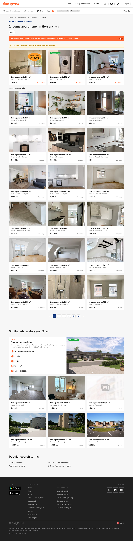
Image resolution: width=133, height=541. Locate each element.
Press (30, 494)
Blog (29, 491)
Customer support (63, 501)
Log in (126, 4)
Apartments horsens (17, 466)
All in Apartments (16, 463)
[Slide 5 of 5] (30, 72)
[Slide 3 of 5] (27, 72)
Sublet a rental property (65, 498)
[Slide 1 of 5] (25, 72)
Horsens (34, 18)
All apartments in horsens (22, 21)
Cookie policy (32, 501)
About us (31, 488)
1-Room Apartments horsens (59, 463)
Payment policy (33, 504)
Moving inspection (63, 491)
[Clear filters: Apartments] (67, 11)
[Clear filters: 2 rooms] (78, 11)
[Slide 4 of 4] (29, 297)
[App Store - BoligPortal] (14, 493)
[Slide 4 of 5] (28, 72)
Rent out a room (62, 488)
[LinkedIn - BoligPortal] (115, 490)
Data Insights (32, 518)
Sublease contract (63, 494)
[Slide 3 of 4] (28, 297)
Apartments (22, 18)
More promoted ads (17, 88)
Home (11, 18)
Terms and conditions (64, 504)
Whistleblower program (36, 508)
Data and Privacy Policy (36, 498)
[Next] (83, 316)
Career (30, 511)
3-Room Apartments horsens (59, 466)
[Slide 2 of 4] (27, 297)
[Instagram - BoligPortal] (121, 490)
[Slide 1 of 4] (25, 297)
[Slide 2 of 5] (26, 72)
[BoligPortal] (11, 3)
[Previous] (49, 316)
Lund (12, 32)
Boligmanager (33, 514)
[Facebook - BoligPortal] (109, 490)
